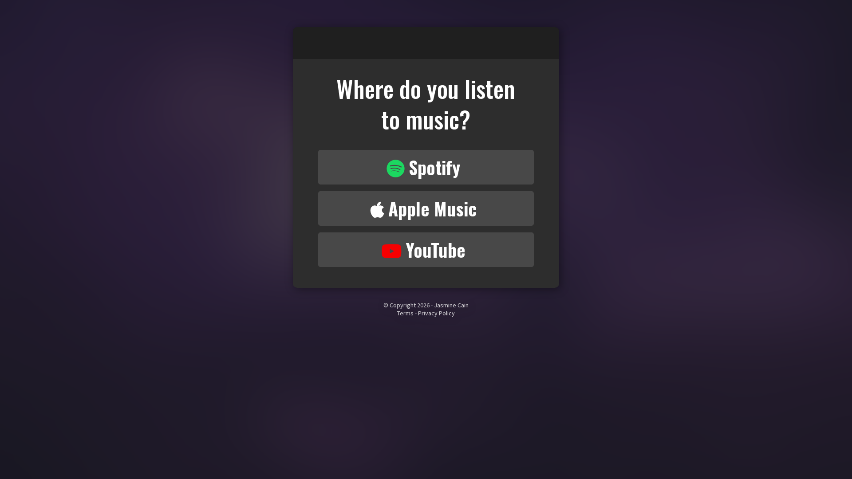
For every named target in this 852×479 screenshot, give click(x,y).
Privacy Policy (436, 313)
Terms (405, 313)
